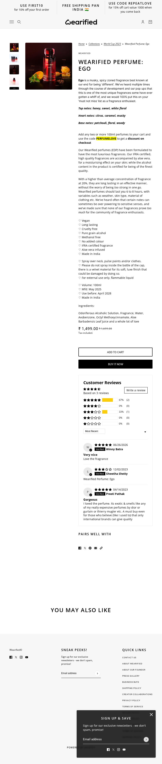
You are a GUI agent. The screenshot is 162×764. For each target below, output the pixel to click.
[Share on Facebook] (80, 547)
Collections (94, 44)
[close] (151, 715)
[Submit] (146, 739)
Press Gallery (130, 676)
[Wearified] (81, 21)
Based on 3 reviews (96, 393)
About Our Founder (133, 670)
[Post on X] (85, 547)
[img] (103, 445)
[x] (113, 749)
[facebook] (108, 749)
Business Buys (130, 682)
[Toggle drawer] (11, 22)
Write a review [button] (135, 390)
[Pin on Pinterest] (90, 547)
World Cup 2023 (112, 44)
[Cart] (150, 22)
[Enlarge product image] (48, 66)
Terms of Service (132, 706)
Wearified (84, 53)
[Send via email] (96, 547)
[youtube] (124, 749)
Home (81, 44)
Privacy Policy (131, 700)
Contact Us (129, 657)
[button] (92, 400)
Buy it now (115, 364)
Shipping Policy (131, 688)
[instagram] (119, 749)
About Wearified (132, 664)
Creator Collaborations (137, 694)
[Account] (143, 22)
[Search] (19, 22)
